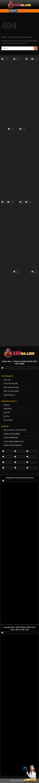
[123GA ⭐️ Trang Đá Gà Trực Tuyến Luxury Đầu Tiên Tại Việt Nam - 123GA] (19, 4)
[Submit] (36, 48)
